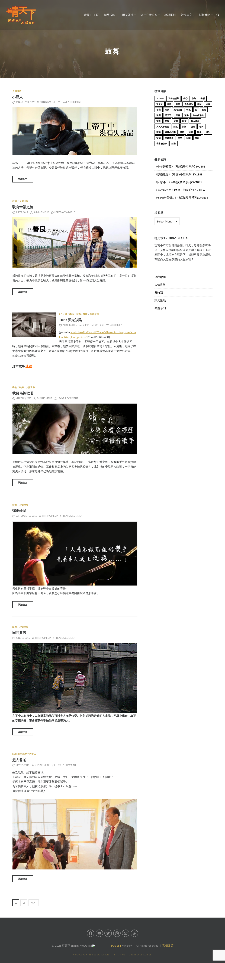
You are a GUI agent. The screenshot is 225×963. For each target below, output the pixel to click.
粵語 (71, 314)
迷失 (208, 132)
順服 (197, 138)
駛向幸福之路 (22, 207)
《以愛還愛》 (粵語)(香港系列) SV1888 (178, 174)
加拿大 (159, 104)
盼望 (184, 121)
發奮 (176, 121)
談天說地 (160, 300)
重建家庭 (169, 138)
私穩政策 (167, 945)
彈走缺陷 (19, 510)
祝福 (193, 126)
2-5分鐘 (63, 314)
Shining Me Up (47, 102)
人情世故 (16, 91)
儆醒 (203, 98)
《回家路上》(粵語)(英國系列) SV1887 (178, 182)
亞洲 (14, 201)
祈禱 (184, 126)
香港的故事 (161, 143)
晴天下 (168, 115)
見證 (182, 132)
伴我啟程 (94, 314)
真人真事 (195, 121)
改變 (158, 115)
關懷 (189, 138)
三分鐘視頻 (173, 98)
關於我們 (204, 15)
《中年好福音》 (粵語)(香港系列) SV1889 (180, 166)
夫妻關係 (188, 104)
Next (34, 902)
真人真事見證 (162, 126)
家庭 (208, 104)
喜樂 (178, 104)
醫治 (158, 138)
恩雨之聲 (178, 109)
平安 (158, 109)
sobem (160, 98)
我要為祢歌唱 (22, 393)
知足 (175, 126)
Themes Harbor (143, 955)
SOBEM (116, 945)
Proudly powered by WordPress (91, 955)
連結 (28, 366)
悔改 (189, 109)
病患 (158, 121)
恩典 (167, 109)
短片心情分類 (148, 15)
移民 (201, 126)
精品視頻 (109, 15)
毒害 (178, 115)
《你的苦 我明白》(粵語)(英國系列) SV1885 (181, 197)
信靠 (194, 98)
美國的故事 (170, 132)
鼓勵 (173, 143)
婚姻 (199, 104)
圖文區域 (127, 15)
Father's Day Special (24, 754)
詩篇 (191, 132)
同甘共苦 (19, 632)
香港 (78, 314)
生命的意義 (198, 115)
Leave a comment (71, 102)
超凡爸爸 (19, 760)
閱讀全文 (23, 179)
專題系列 (170, 15)
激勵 (186, 115)
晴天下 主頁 (91, 15)
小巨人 (17, 97)
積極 (158, 132)
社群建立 (186, 15)
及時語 (159, 292)
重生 (180, 138)
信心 (185, 98)
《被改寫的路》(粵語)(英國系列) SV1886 (180, 189)
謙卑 (199, 132)
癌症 (167, 121)
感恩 (204, 109)
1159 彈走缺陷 (70, 320)
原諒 (169, 104)
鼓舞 (85, 314)
